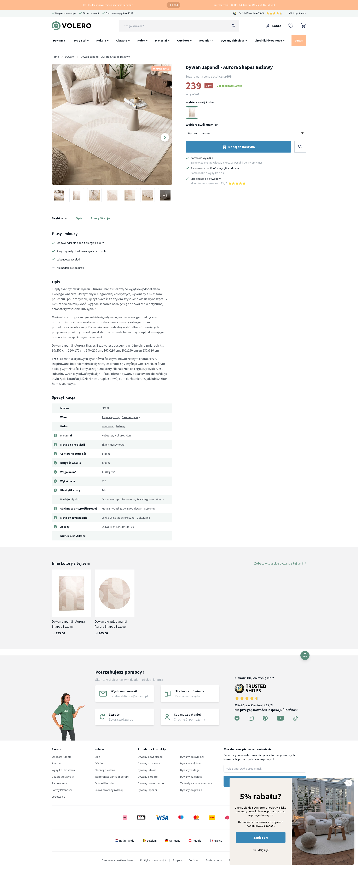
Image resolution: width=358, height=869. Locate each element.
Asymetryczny (111, 417)
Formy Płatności (62, 790)
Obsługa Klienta (297, 13)
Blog (97, 757)
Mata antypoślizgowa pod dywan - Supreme (129, 508)
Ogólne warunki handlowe (117, 860)
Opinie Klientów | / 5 (254, 705)
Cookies (194, 860)
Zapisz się (260, 837)
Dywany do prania (191, 790)
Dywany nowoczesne (151, 783)
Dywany (58, 40)
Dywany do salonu (149, 763)
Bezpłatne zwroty (63, 777)
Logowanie (58, 796)
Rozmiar (205, 40)
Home (55, 57)
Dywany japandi (147, 790)
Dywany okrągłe (148, 777)
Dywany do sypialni (192, 757)
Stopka (177, 860)
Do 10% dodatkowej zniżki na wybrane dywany (108, 4)
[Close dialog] (348, 783)
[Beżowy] (192, 112)
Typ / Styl (79, 40)
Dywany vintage (190, 770)
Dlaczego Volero (105, 770)
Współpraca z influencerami (112, 777)
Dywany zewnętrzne (150, 757)
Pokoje (101, 40)
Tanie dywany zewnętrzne (196, 783)
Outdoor (183, 40)
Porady (56, 763)
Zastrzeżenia (214, 860)
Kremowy (108, 426)
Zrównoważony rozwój (109, 790)
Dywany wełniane (191, 763)
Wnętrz (160, 499)
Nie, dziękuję (261, 850)
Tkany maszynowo (113, 444)
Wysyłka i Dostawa (63, 770)
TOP (305, 656)
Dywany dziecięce (232, 40)
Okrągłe (121, 40)
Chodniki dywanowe (268, 40)
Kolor (141, 40)
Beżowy (120, 426)
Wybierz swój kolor (200, 102)
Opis (79, 218)
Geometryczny (131, 417)
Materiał (161, 40)
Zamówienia (59, 783)
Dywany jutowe (147, 770)
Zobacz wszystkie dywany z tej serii (279, 563)
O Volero (100, 763)
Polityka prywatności (153, 860)
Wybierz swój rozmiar (202, 124)
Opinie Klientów (104, 783)
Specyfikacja (100, 218)
